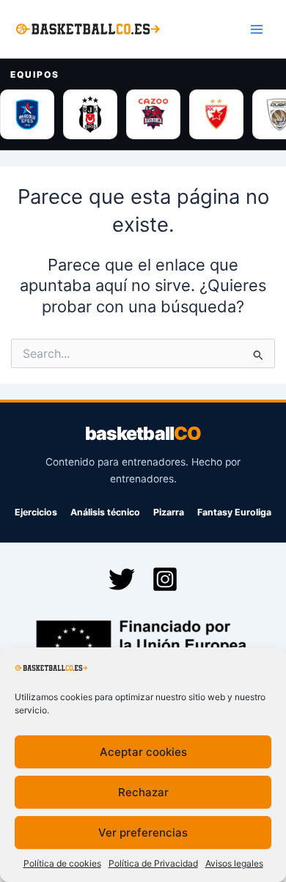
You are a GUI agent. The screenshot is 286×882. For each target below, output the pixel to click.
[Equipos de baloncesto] (143, 114)
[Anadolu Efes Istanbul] (27, 114)
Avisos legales (234, 863)
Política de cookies (62, 863)
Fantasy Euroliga (234, 512)
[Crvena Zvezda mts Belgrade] (216, 114)
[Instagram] (165, 579)
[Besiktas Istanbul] (90, 114)
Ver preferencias (143, 832)
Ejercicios (36, 512)
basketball (142, 434)
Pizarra (168, 512)
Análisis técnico (105, 512)
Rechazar (143, 792)
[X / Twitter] (121, 579)
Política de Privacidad (153, 863)
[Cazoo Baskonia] (153, 114)
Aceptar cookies (143, 752)
